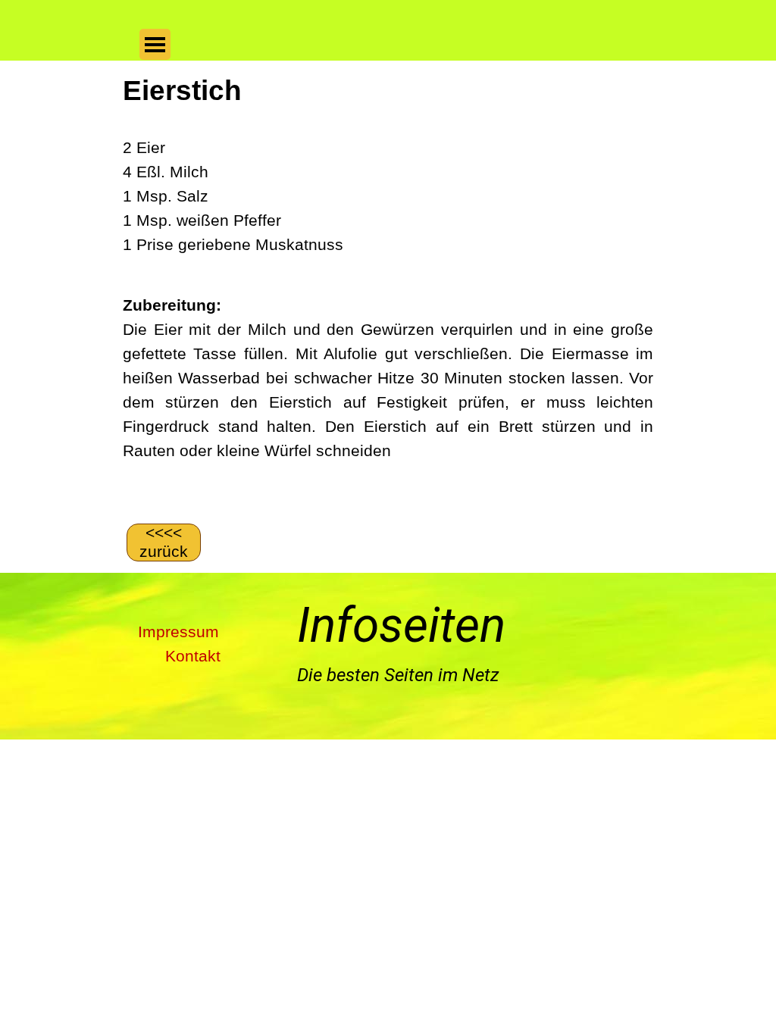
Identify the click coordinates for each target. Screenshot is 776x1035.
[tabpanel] (388, 290)
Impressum (178, 632)
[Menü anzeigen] (155, 44)
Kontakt (193, 656)
